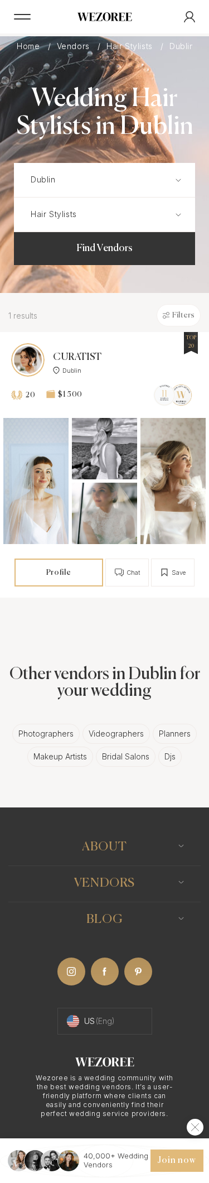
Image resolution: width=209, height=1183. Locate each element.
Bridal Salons (125, 756)
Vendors (75, 46)
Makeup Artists (60, 756)
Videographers (116, 733)
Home (29, 46)
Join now (177, 1160)
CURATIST (77, 357)
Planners (175, 733)
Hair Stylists (130, 46)
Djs (170, 756)
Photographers (46, 733)
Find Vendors (104, 248)
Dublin (71, 370)
